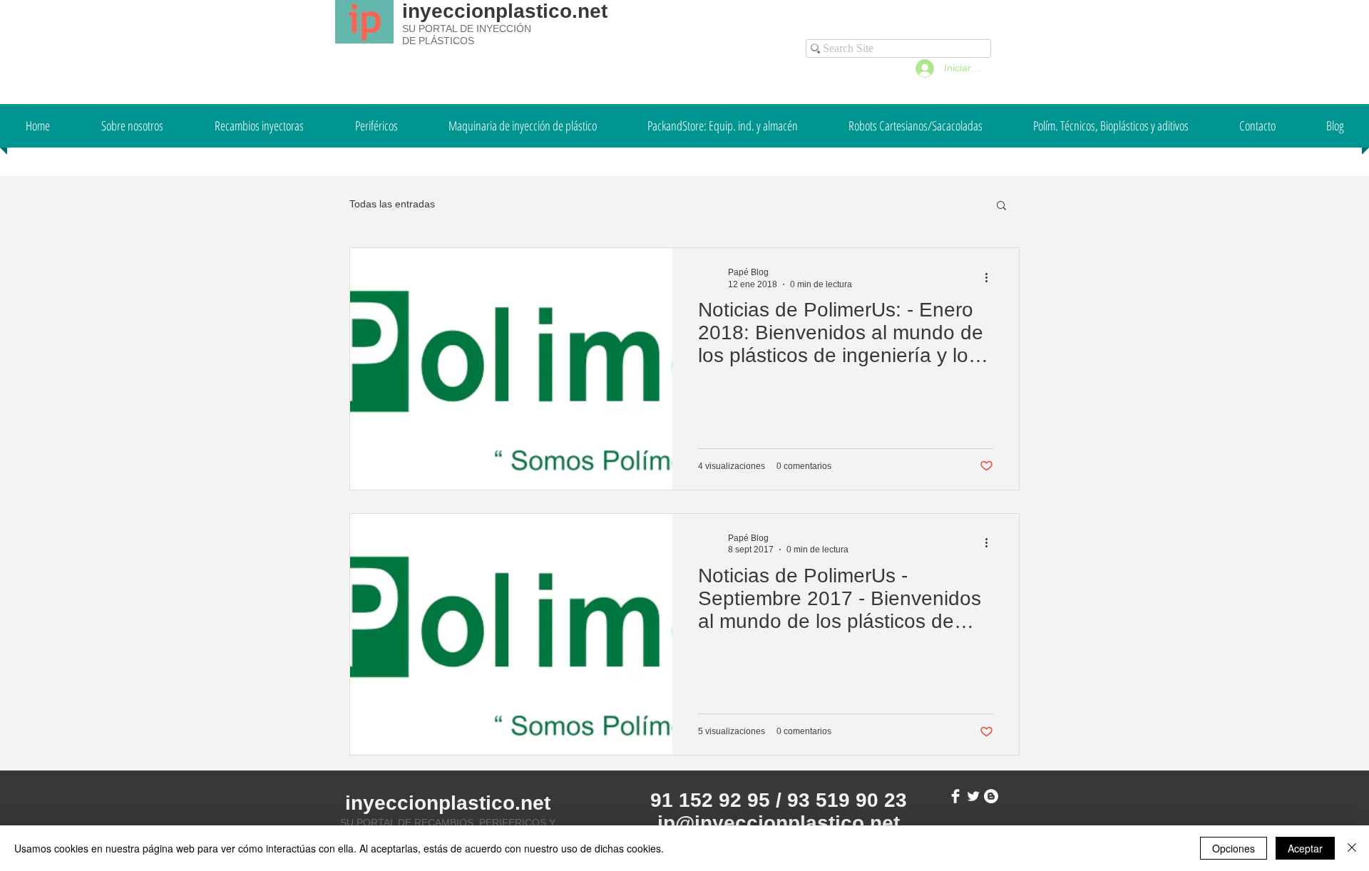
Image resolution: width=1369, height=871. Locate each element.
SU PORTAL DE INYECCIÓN (466, 28)
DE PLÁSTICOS (438, 40)
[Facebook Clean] (955, 796)
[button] (1001, 206)
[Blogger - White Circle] (991, 796)
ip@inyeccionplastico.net (778, 823)
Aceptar (1305, 848)
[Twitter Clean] (973, 796)
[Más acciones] (991, 277)
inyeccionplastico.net (504, 11)
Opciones (1233, 848)
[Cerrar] (1351, 848)
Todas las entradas (392, 204)
